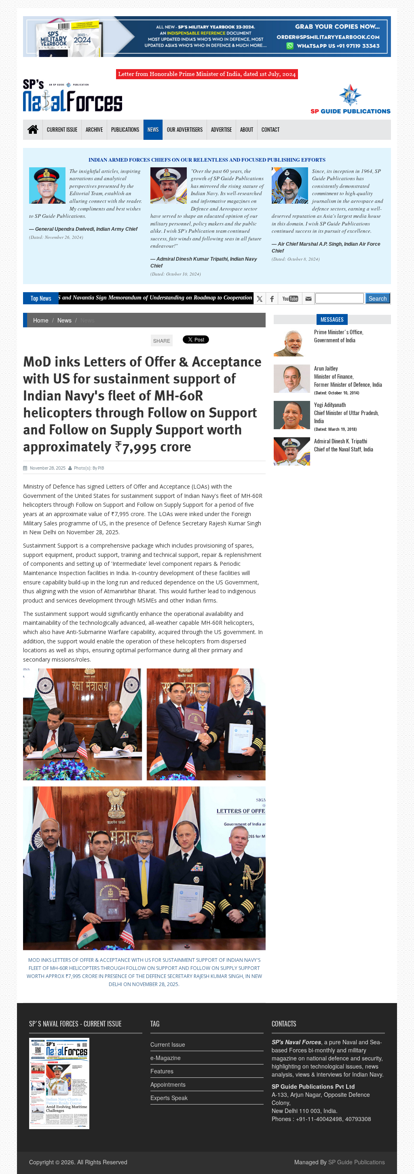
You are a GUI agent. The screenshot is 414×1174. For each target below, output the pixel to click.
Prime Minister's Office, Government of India (338, 336)
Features (161, 1071)
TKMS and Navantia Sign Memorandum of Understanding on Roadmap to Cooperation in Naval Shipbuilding (135, 298)
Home (41, 320)
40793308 (358, 1119)
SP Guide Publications (356, 1162)
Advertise (221, 129)
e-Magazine (165, 1058)
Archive (94, 129)
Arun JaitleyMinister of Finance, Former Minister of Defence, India (348, 376)
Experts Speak (169, 1098)
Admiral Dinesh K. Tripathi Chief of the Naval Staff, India (343, 445)
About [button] (246, 129)
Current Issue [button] (62, 129)
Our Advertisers (185, 129)
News (153, 129)
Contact (270, 129)
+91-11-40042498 (319, 1119)
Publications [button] (125, 129)
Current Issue (167, 1044)
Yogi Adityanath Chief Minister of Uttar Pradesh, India (346, 413)
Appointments (168, 1084)
